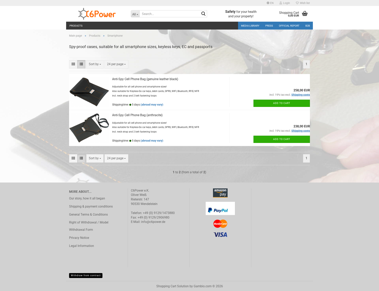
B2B (307, 25)
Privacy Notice (79, 238)
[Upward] (368, 285)
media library (250, 25)
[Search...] (203, 14)
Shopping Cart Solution (172, 286)
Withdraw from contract (86, 275)
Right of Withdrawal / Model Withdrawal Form (88, 226)
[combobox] (95, 64)
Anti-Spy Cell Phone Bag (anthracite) (137, 115)
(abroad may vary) (152, 104)
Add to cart (281, 103)
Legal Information (81, 246)
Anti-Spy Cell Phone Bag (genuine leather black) (145, 79)
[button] (270, 3)
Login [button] (286, 3)
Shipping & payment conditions (91, 206)
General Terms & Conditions (88, 214)
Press (269, 25)
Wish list (304, 3)
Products (76, 25)
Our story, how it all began (87, 198)
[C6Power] (97, 14)
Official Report (289, 25)
